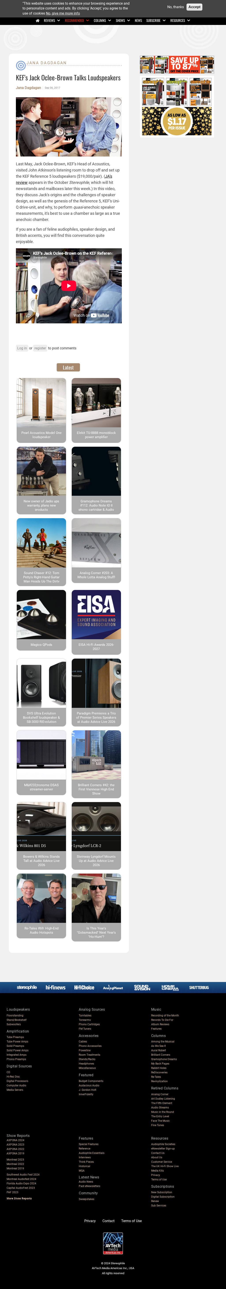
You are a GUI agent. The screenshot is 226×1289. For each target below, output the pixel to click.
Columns (100, 20)
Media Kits (157, 1170)
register (40, 348)
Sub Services (158, 1205)
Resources (177, 20)
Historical (84, 1166)
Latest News (89, 1177)
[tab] (68, 367)
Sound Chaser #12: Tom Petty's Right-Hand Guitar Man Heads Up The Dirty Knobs (41, 579)
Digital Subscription (163, 1196)
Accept (194, 7)
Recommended (74, 20)
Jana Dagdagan (46, 62)
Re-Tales (156, 1076)
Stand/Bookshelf (16, 1019)
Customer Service (161, 1161)
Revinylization (159, 1081)
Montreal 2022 (15, 1164)
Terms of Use (159, 1179)
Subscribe (153, 20)
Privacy (155, 1175)
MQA (82, 1170)
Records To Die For (162, 1019)
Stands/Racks (87, 1059)
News (138, 20)
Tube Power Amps (17, 1041)
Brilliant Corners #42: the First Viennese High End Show (96, 789)
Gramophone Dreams (164, 1059)
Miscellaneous (87, 1068)
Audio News (86, 1181)
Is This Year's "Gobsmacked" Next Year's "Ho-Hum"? (96, 932)
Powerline (84, 1050)
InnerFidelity (86, 1094)
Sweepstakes (86, 1199)
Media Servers (15, 1089)
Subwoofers (14, 1024)
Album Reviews (160, 1024)
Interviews (85, 1157)
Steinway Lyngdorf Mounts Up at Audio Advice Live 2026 (96, 861)
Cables (83, 1041)
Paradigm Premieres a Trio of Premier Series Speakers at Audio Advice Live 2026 (96, 717)
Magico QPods (41, 645)
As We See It (158, 1046)
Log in (22, 348)
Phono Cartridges (89, 1024)
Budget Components (91, 1081)
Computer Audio (16, 1085)
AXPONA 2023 (15, 1144)
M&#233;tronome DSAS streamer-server (41, 787)
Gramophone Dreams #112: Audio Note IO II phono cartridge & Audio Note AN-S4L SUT (96, 507)
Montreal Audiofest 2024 (21, 1179)
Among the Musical (162, 1041)
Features (156, 1028)
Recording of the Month (165, 1015)
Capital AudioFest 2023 (21, 1187)
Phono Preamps (16, 1059)
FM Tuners (85, 1028)
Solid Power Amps (17, 1050)
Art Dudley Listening (163, 1098)
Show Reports (18, 1136)
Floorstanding (15, 1015)
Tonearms (85, 1019)
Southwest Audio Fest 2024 (23, 1174)
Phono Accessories (90, 1046)
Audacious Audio (89, 1085)
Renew (155, 1201)
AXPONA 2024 (15, 1140)
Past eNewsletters (89, 1186)
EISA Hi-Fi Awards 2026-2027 (96, 647)
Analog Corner (159, 1094)
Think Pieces (86, 1161)
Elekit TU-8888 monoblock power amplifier (96, 435)
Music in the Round (162, 1112)
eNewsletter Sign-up (163, 1148)
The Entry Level (160, 1116)
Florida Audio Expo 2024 (21, 1183)
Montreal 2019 (15, 1168)
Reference (84, 1148)
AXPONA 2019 (15, 1153)
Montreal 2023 (15, 1159)
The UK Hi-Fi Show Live (165, 1166)
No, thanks (175, 7)
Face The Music (160, 1120)
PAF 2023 (12, 1192)
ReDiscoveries (159, 1072)
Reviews (49, 20)
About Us (156, 1157)
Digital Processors (17, 1081)
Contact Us (157, 1153)
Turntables (85, 1015)
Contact (108, 1221)
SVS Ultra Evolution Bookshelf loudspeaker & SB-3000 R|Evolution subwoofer (41, 719)
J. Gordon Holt (87, 1089)
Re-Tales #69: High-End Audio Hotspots (41, 930)
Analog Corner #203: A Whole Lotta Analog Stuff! (96, 575)
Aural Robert (158, 1050)
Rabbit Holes (158, 1068)
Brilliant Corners (160, 1054)
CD (8, 1072)
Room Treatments (89, 1054)
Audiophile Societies (163, 1144)
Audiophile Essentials (91, 1153)
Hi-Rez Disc (13, 1076)
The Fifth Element (161, 1103)
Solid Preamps (15, 1046)
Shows (120, 20)
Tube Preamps (15, 1037)
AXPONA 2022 (15, 1149)
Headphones (86, 1063)
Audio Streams (160, 1107)
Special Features (88, 1144)
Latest (68, 367)
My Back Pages (160, 1063)
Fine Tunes (157, 1125)
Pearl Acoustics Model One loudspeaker (41, 435)
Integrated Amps (16, 1054)
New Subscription (161, 1192)
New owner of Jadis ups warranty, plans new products (41, 505)
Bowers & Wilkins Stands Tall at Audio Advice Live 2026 (41, 861)
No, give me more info (63, 13)
